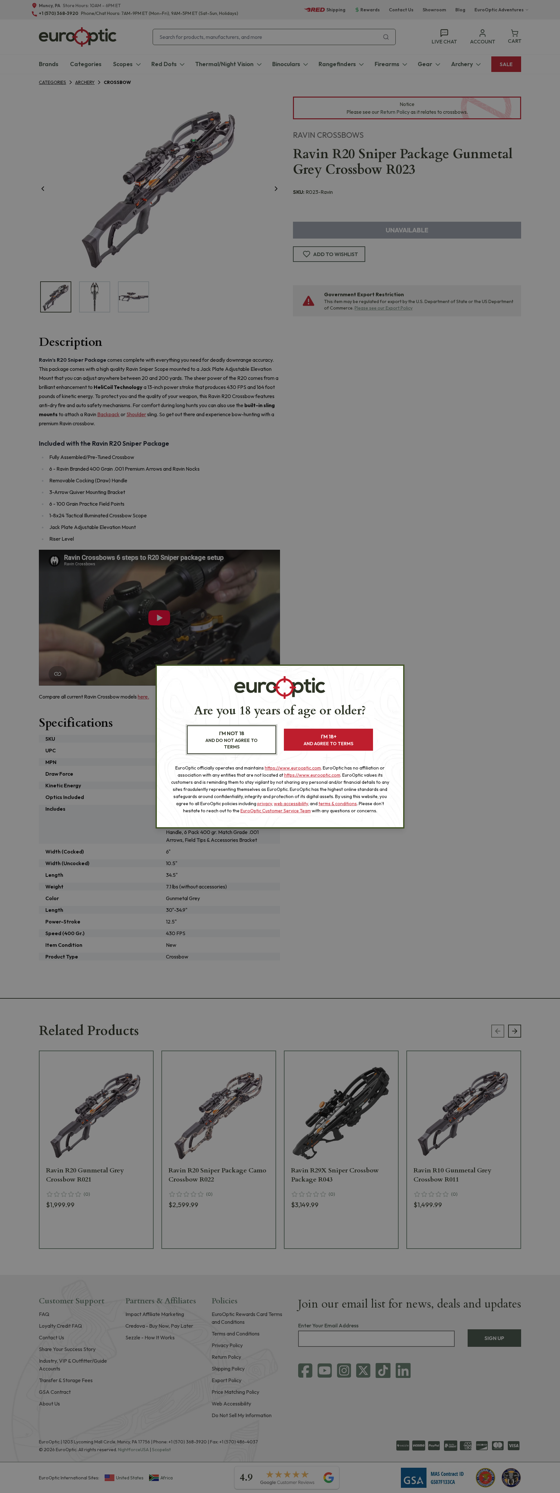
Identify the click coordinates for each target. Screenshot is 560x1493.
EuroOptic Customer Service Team (275, 811)
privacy (264, 803)
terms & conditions (338, 803)
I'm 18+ (328, 739)
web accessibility (291, 803)
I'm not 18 (231, 740)
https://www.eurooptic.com (293, 768)
